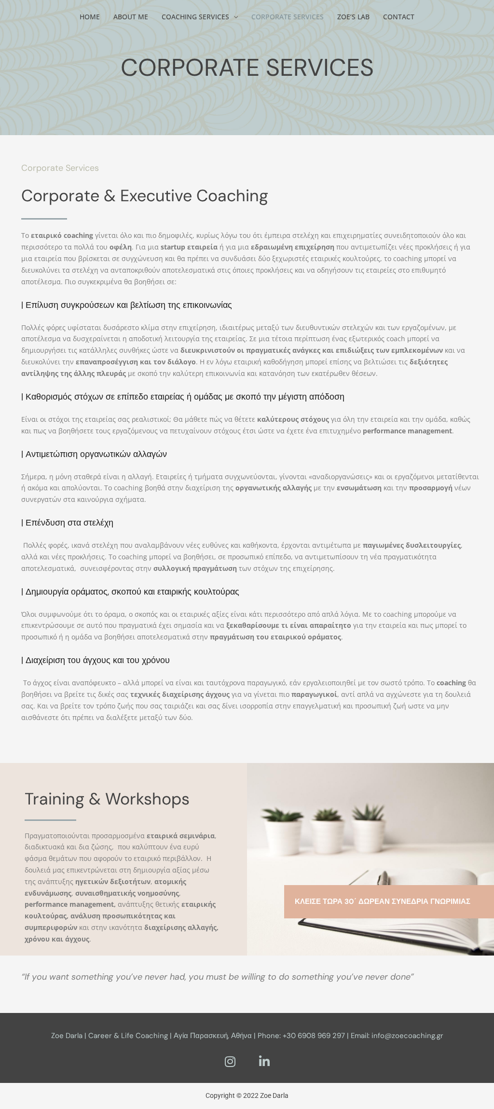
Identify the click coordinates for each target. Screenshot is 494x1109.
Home (90, 16)
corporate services (287, 16)
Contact (398, 16)
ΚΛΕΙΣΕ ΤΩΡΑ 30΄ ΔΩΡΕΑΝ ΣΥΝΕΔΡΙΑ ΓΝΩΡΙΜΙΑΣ (382, 901)
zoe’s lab (353, 16)
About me (130, 16)
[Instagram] (230, 1061)
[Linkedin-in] (264, 1061)
